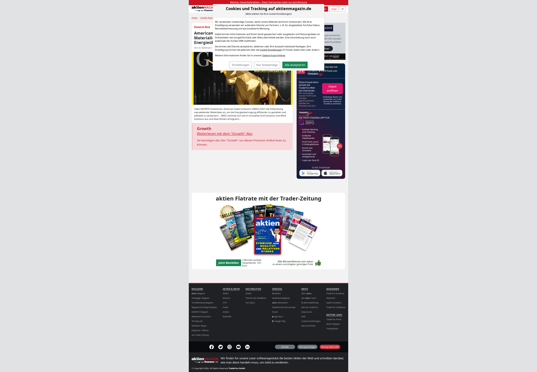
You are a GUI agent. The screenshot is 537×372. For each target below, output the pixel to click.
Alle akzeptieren (295, 65)
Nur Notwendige (267, 65)
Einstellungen (240, 65)
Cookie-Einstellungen (271, 49)
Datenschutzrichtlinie (273, 55)
